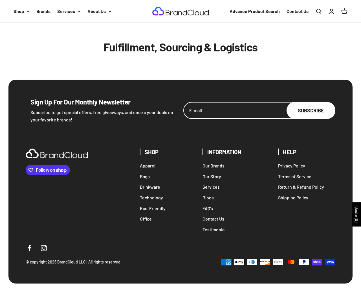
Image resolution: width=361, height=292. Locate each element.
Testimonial (214, 229)
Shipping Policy (293, 197)
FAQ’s (207, 208)
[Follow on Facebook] (29, 248)
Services (66, 11)
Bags (145, 176)
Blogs (208, 197)
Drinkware (150, 186)
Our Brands (213, 165)
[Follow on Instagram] (44, 248)
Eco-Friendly (153, 208)
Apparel (147, 165)
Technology (151, 197)
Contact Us (298, 11)
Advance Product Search (255, 11)
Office (146, 218)
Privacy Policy (291, 165)
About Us (96, 11)
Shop (19, 11)
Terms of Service (294, 176)
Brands (43, 11)
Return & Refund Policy (301, 186)
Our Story (211, 176)
